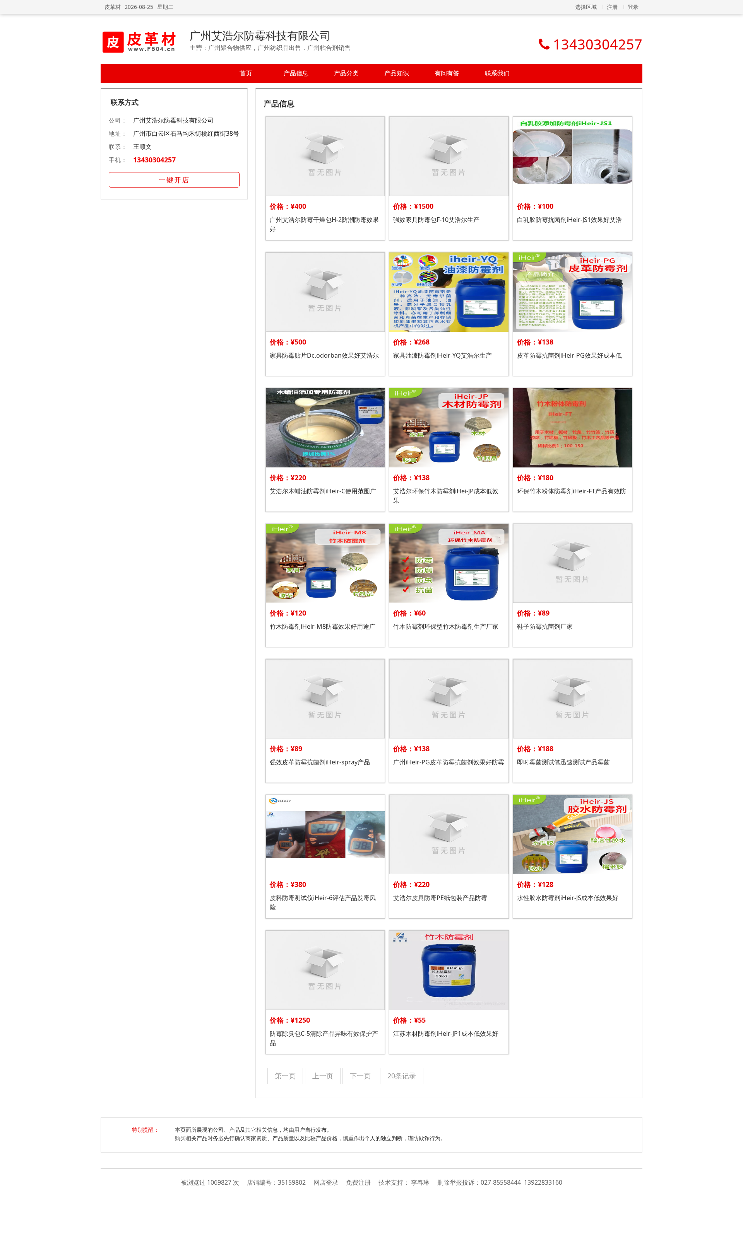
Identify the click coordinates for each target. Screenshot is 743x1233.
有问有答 (447, 73)
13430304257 (154, 159)
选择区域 (586, 6)
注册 (612, 6)
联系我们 (497, 73)
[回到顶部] (733, 1223)
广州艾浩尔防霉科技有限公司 (260, 35)
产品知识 (396, 73)
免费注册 (358, 1182)
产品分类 (346, 73)
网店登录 (325, 1182)
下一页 (360, 1075)
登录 (633, 6)
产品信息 (296, 73)
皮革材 (112, 6)
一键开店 (174, 179)
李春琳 (420, 1182)
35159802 (292, 1182)
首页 (246, 73)
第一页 (285, 1075)
